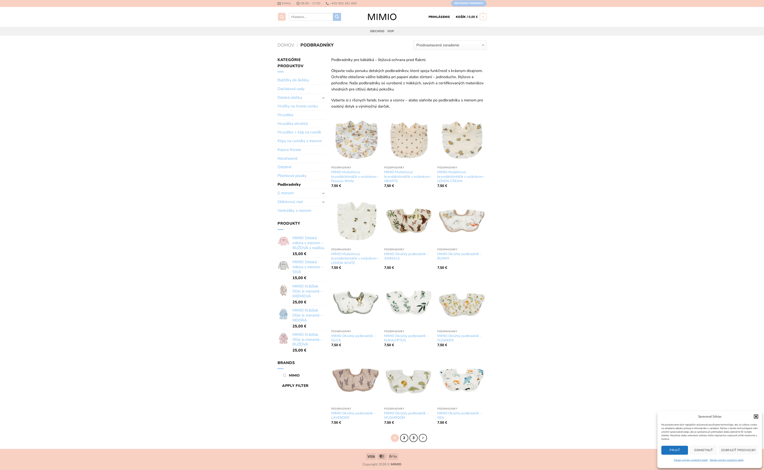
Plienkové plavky (292, 175)
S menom (286, 193)
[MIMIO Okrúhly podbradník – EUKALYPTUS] (408, 302)
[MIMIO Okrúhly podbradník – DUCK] (355, 302)
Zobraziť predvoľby (738, 450)
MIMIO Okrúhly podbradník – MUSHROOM (406, 415)
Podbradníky (289, 184)
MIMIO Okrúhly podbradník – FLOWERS (459, 338)
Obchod (377, 31)
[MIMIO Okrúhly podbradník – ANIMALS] (408, 220)
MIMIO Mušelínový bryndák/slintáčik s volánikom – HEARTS (408, 176)
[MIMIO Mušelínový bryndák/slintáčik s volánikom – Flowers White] (355, 139)
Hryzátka (285, 115)
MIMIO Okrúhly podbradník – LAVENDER (353, 415)
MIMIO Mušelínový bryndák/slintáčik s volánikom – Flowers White (355, 176)
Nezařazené (287, 158)
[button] (756, 417)
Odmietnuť (703, 450)
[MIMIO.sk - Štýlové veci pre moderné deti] (382, 17)
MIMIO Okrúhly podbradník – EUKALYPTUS (406, 338)
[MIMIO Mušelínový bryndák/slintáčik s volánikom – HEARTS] (408, 139)
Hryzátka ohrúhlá (293, 123)
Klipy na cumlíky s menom (300, 141)
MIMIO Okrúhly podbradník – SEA (459, 415)
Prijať (674, 450)
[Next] (423, 438)
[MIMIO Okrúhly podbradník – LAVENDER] (355, 380)
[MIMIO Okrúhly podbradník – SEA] (461, 380)
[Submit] (337, 17)
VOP (390, 31)
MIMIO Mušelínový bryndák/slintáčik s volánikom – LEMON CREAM (461, 176)
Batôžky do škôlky (293, 80)
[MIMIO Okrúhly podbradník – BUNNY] (461, 220)
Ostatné (284, 167)
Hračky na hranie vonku (298, 106)
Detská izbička (290, 97)
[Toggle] (323, 98)
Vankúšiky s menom (294, 210)
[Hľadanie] (282, 17)
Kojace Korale (289, 149)
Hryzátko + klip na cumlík (299, 132)
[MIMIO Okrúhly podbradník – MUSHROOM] (408, 380)
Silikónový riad (290, 201)
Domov (286, 45)
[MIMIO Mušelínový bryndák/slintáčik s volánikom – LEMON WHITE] (355, 220)
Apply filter (295, 385)
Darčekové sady (291, 88)
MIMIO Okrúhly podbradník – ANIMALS (406, 256)
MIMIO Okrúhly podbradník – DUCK (353, 338)
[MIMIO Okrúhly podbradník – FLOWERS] (461, 302)
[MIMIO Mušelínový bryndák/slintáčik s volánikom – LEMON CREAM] (461, 139)
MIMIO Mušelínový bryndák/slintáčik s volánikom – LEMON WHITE (355, 258)
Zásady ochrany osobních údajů (691, 460)
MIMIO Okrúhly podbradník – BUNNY (459, 256)
